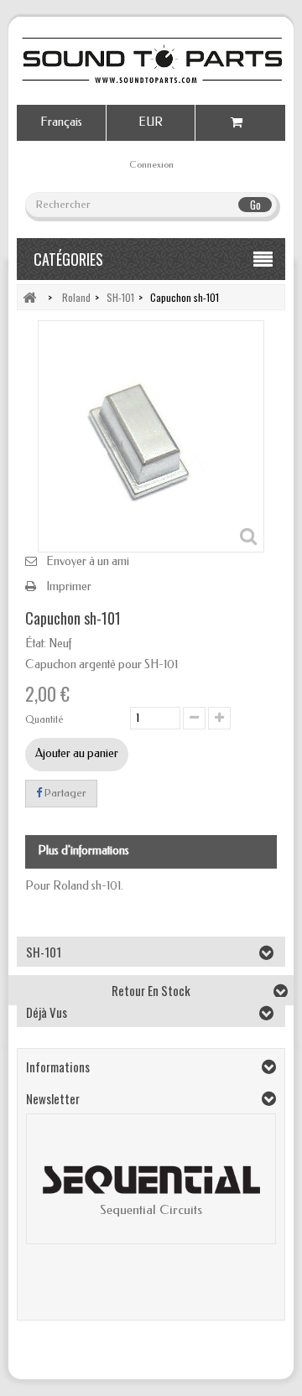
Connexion (151, 164)
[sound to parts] (151, 60)
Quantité (44, 719)
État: (35, 643)
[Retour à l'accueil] (29, 297)
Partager (64, 792)
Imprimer (68, 586)
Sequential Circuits (151, 1209)
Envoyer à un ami (87, 561)
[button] (48, 1192)
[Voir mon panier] (240, 123)
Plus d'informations (83, 850)
